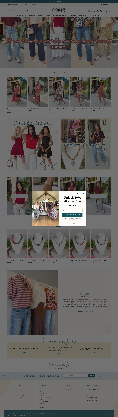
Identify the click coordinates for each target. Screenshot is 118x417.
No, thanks (72, 223)
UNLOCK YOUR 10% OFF (72, 215)
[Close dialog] (84, 192)
